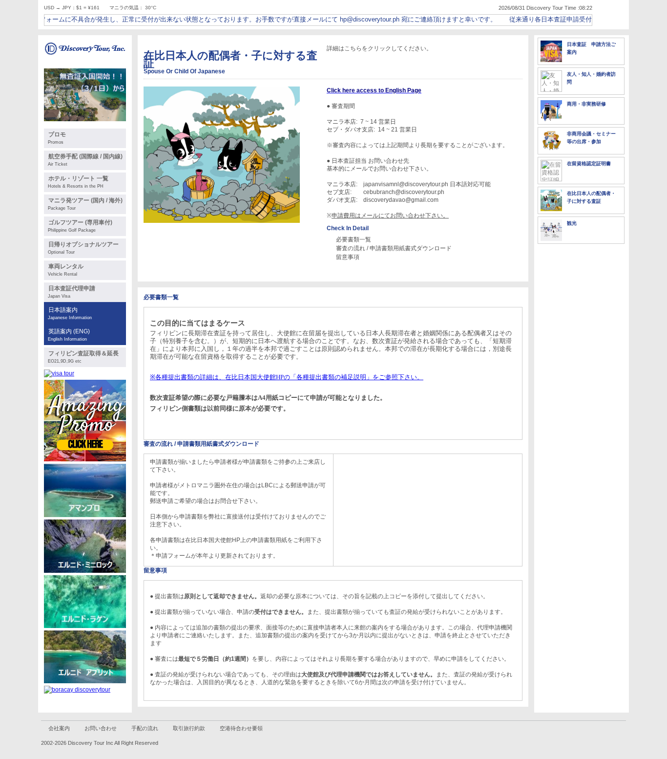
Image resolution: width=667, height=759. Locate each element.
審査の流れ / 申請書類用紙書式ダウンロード (394, 248)
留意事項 (347, 257)
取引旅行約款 (189, 728)
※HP (286, 377)
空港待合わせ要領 (241, 728)
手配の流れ (144, 728)
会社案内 (59, 728)
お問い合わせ (100, 728)
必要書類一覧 (353, 239)
